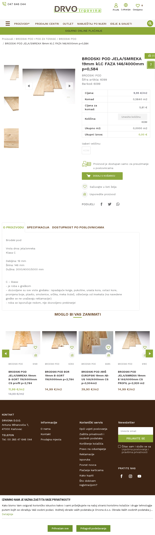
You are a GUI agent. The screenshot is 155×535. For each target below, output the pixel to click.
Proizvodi (7, 39)
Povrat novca (87, 464)
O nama (45, 428)
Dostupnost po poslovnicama (78, 227)
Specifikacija (38, 227)
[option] (77, 30)
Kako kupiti (86, 475)
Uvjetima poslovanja (134, 449)
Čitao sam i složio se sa (136, 449)
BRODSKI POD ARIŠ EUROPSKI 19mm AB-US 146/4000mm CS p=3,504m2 (95, 377)
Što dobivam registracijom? (88, 482)
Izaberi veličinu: (91, 143)
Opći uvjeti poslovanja (93, 428)
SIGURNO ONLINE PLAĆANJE (77, 30)
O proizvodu (13, 227)
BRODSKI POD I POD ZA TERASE (36, 39)
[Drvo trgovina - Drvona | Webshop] (77, 9)
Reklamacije (86, 454)
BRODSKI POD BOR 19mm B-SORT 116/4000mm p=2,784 (59, 375)
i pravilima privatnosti (135, 451)
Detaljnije (23, 390)
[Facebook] (101, 206)
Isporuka (84, 459)
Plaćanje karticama (91, 470)
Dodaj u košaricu (104, 175)
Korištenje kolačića (91, 443)
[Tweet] (110, 206)
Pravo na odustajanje (92, 448)
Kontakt (46, 434)
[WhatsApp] (118, 206)
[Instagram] (130, 476)
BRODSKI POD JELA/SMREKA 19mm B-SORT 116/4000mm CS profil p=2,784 (23, 377)
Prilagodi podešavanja (93, 528)
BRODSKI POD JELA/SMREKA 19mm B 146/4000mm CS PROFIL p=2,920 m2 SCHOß (132, 379)
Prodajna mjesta (51, 439)
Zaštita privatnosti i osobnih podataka (91, 436)
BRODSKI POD (67, 39)
